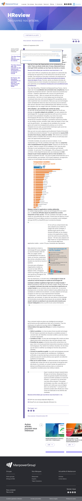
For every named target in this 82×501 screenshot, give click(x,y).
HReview (52, 4)
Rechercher (59, 4)
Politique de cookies (71, 498)
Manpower (35, 476)
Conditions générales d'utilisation (14, 498)
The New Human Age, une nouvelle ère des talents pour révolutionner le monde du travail (16, 69)
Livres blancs (62, 479)
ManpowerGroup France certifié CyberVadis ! (54, 439)
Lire (49, 445)
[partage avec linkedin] (76, 41)
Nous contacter (38, 4)
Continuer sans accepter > (56, 51)
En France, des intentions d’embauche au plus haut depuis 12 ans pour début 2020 (15, 82)
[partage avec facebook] (73, 41)
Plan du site (9, 492)
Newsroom (46, 4)
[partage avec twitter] (78, 41)
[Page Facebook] (65, 4)
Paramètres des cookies (27, 60)
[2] (29, 402)
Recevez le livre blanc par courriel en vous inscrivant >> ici (45, 395)
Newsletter (78, 4)
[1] (28, 399)
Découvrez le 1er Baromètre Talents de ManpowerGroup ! (74, 440)
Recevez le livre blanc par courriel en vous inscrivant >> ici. (45, 70)
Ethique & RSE (10, 479)
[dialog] (41, 57)
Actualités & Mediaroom (67, 471)
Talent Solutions (37, 481)
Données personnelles (36, 498)
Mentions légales (54, 498)
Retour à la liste (32, 35)
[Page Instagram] (67, 4)
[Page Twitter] (71, 4)
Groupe (9, 471)
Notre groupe (10, 476)
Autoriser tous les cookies (55, 60)
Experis (34, 479)
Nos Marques (36, 471)
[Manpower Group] (13, 4)
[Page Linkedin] (69, 4)
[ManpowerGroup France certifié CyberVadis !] (55, 430)
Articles (61, 476)
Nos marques (30, 4)
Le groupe (23, 4)
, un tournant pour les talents (16, 58)
